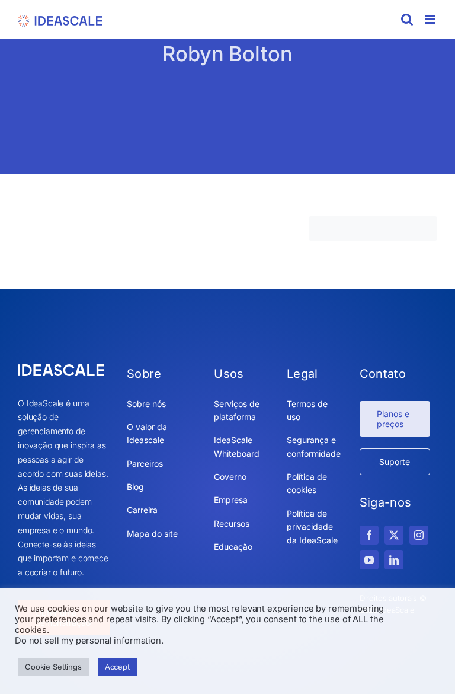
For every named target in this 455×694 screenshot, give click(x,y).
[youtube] (369, 559)
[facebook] (369, 535)
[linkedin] (393, 559)
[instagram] (418, 535)
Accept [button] (117, 666)
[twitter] (393, 535)
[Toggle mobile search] (407, 19)
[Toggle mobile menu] (431, 19)
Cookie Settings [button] (53, 666)
